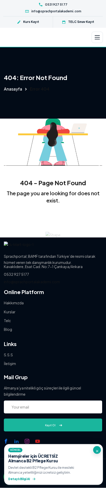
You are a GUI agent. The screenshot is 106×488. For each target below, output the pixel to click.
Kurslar (9, 311)
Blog (8, 329)
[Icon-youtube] (37, 441)
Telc (7, 320)
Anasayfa (13, 89)
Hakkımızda (14, 302)
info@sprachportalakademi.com (56, 11)
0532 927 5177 (16, 274)
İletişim (10, 363)
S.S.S (8, 354)
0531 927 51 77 (56, 4)
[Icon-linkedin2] (16, 441)
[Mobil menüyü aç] (97, 37)
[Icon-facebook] (6, 441)
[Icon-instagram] (27, 441)
